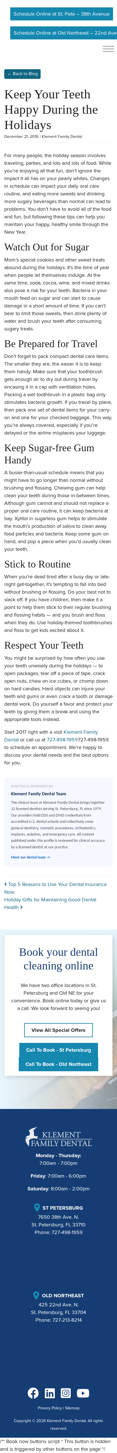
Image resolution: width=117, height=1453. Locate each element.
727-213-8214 (67, 1320)
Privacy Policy (50, 1408)
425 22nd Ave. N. (59, 1305)
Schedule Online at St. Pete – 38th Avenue (62, 14)
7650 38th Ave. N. (58, 1217)
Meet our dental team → (30, 857)
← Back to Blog (22, 73)
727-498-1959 (62, 740)
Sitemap (72, 1408)
